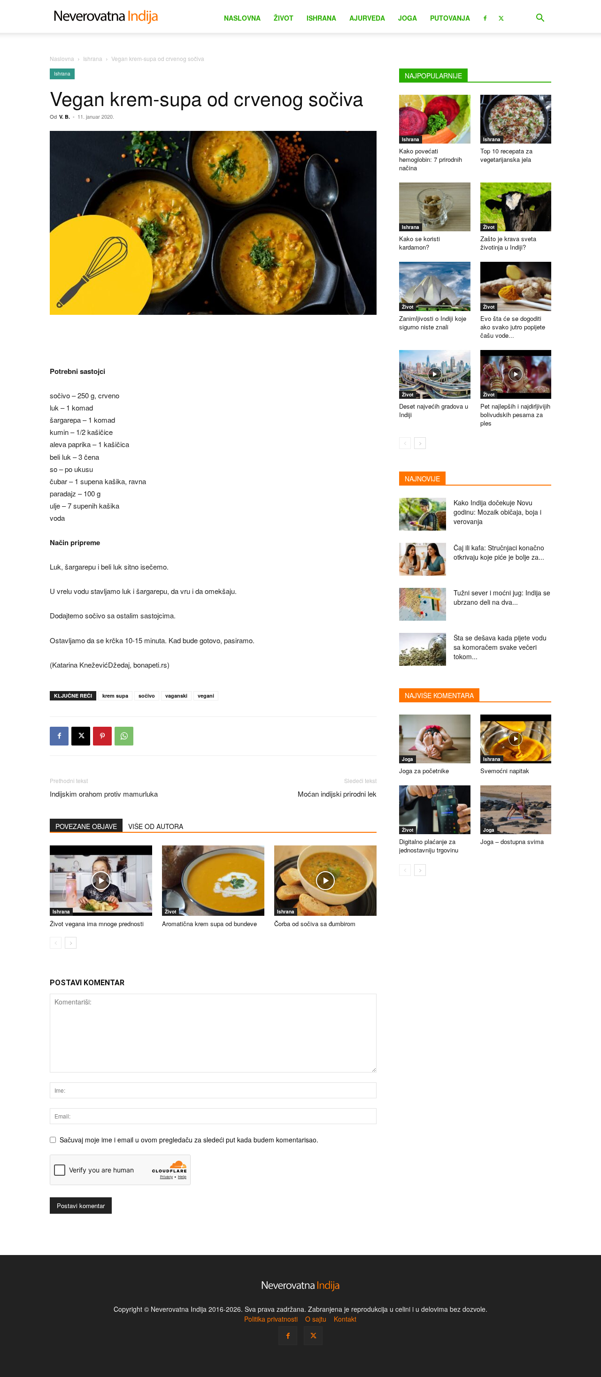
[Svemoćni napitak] (516, 739)
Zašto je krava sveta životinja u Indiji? (508, 242)
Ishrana (321, 18)
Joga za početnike (424, 770)
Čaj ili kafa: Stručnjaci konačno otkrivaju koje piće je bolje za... (499, 552)
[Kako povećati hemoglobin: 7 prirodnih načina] (434, 119)
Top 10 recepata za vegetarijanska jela (506, 155)
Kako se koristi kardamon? (419, 242)
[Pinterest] (102, 736)
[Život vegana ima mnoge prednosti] (101, 880)
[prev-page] (56, 943)
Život (283, 18)
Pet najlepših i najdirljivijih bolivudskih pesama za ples (515, 414)
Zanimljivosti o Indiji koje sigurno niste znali (432, 322)
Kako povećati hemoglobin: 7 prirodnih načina (430, 159)
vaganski (176, 695)
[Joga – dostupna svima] (516, 809)
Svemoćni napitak (504, 770)
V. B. (64, 116)
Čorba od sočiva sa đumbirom (314, 923)
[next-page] (71, 943)
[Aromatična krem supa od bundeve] (213, 880)
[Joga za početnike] (434, 739)
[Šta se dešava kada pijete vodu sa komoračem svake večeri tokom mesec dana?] (422, 649)
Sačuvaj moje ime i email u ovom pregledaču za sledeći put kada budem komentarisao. (189, 1139)
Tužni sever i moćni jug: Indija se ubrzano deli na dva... (502, 597)
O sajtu (315, 1319)
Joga (407, 18)
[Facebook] (485, 17)
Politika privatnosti (271, 1319)
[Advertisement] (213, 341)
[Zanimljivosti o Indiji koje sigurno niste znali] (434, 286)
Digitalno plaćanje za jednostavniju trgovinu (428, 845)
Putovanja (450, 18)
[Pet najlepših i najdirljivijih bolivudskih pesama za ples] (516, 374)
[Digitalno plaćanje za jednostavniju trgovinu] (434, 809)
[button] (540, 19)
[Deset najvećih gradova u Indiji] (434, 374)
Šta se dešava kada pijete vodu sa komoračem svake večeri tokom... (500, 647)
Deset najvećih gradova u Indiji (433, 410)
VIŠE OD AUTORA (155, 826)
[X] (501, 17)
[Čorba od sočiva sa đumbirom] (325, 880)
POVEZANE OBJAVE (86, 826)
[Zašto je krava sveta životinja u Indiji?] (516, 207)
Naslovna (242, 18)
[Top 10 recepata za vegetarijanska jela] (516, 119)
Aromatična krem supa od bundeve (209, 923)
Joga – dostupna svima (512, 841)
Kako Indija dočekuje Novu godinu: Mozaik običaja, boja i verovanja (497, 512)
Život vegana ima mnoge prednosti (97, 923)
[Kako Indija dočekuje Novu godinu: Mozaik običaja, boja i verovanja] (422, 514)
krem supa (115, 695)
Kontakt (345, 1319)
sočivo (147, 695)
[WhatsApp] (124, 736)
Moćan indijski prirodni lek (337, 794)
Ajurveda (367, 18)
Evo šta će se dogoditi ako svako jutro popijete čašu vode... (512, 327)
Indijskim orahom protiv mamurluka (104, 794)
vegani (206, 695)
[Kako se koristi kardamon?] (434, 207)
